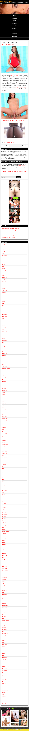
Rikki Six (3, 601)
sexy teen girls (14, 75)
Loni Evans (4, 518)
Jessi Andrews (5, 449)
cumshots (14, 18)
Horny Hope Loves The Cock (10, 42)
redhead (3, 596)
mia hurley (4, 544)
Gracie (3, 407)
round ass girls (5, 605)
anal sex (3, 264)
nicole (3, 572)
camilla (3, 318)
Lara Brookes (4, 490)
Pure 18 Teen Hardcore (6, 1)
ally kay (3, 251)
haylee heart (4, 420)
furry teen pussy (5, 396)
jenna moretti (4, 438)
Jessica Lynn (4, 453)
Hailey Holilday (5, 412)
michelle (3, 546)
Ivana (3, 429)
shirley (3, 631)
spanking (3, 642)
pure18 (3, 588)
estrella (3, 383)
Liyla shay (4, 512)
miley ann (4, 548)
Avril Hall (3, 279)
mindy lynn (4, 553)
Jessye (3, 459)
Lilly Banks (4, 503)
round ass (4, 603)
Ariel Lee (3, 273)
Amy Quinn (4, 262)
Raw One (3, 44)
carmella (3, 323)
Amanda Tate (4, 255)
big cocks (14, 36)
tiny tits (14, 26)
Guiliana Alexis (5, 409)
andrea (3, 266)
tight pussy (14, 28)
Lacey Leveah (4, 485)
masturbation (4, 533)
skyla (3, 638)
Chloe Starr (4, 346)
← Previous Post (4, 145)
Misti (3, 562)
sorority (3, 640)
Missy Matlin (4, 559)
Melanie (3, 542)
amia (3, 260)
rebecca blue (4, 594)
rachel (3, 592)
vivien (3, 694)
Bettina (3, 286)
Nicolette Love (4, 575)
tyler (2, 681)
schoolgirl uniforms (5, 620)
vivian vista (4, 692)
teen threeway (4, 670)
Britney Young (4, 312)
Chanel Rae (4, 333)
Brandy (3, 307)
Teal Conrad (4, 668)
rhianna (3, 598)
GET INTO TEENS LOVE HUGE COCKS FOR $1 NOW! (14, 171)
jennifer (3, 442)
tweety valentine (5, 679)
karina (3, 468)
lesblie (3, 496)
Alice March (4, 244)
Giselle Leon (4, 403)
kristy (3, 479)
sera (2, 622)
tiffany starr (4, 672)
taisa (3, 655)
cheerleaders (4, 340)
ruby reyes (4, 611)
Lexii (3, 501)
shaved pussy (14, 23)
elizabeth (3, 375)
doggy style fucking (6, 368)
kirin (2, 477)
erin (2, 379)
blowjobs (14, 20)
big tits (3, 294)
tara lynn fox (4, 659)
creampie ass (4, 353)
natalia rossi (4, 566)
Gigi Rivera (4, 399)
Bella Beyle (4, 283)
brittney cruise (4, 314)
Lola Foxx (4, 516)
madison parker (5, 525)
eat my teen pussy (5, 370)
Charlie (3, 336)
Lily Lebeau (4, 509)
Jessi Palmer (4, 451)
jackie (3, 431)
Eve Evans (4, 386)
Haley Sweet (4, 416)
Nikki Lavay (4, 579)
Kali (2, 466)
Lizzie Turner (4, 514)
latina (3, 492)
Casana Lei (4, 327)
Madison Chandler (5, 522)
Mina (3, 551)
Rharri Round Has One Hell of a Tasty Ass (10, 228)
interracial (4, 427)
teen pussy (13, 142)
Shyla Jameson (5, 633)
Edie (2, 372)
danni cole (4, 359)
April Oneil (4, 270)
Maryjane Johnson (5, 531)
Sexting (3, 625)
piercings (3, 581)
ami (2, 257)
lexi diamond (4, 498)
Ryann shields (4, 614)
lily (2, 505)
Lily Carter (4, 507)
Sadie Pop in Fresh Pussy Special (9, 230)
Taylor (3, 664)
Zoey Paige (4, 703)
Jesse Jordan (4, 446)
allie (2, 246)
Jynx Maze (4, 464)
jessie (3, 455)
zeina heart (4, 696)
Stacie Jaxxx (4, 648)
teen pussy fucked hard (20, 87)
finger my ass (4, 390)
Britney (3, 310)
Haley (3, 414)
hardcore (6, 142)
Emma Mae (4, 377)
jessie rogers (4, 457)
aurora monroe (4, 277)
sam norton (4, 616)
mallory (3, 527)
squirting (3, 646)
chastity (3, 338)
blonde (3, 299)
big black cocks (5, 290)
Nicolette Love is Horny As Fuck (8, 233)
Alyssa (3, 253)
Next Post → (25, 145)
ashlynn (3, 275)
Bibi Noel (3, 288)
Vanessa (3, 685)
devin (3, 364)
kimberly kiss (4, 475)
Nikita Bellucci (4, 577)
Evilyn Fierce (4, 388)
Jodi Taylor (4, 462)
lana (2, 488)
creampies (14, 33)
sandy (3, 618)
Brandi (3, 305)
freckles (3, 392)
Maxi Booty (4, 535)
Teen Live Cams (14, 38)
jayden (3, 436)
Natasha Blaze (5, 570)
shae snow (4, 627)
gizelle (3, 405)
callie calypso (4, 316)
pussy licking (4, 590)
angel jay (3, 268)
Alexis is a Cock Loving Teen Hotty (9, 237)
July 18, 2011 (8, 44)
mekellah (3, 540)
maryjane (3, 529)
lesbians (3, 494)
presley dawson (5, 583)
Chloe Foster (4, 344)
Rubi (2, 609)
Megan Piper (4, 538)
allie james (4, 249)
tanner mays (4, 657)
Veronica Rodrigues (6, 688)
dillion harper (4, 366)
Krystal (3, 481)
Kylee (3, 483)
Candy (3, 320)
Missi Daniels (4, 555)
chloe (3, 342)
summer (3, 653)
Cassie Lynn (4, 331)
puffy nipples (4, 585)
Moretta (3, 564)
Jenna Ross (4, 440)
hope (13, 44)
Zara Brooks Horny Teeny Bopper (8, 235)
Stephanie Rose (5, 651)
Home (14, 15)
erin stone (4, 381)
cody (3, 351)
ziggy (3, 698)
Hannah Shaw (4, 418)
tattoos (3, 661)
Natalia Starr (4, 568)
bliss (3, 296)
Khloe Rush (4, 470)
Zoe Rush (4, 701)
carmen (3, 325)
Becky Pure (4, 281)
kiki (2, 472)
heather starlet (4, 422)
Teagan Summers (5, 666)
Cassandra (4, 329)
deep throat (4, 362)
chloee (3, 349)
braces (3, 303)
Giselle (3, 401)
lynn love (3, 520)
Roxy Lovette (4, 607)
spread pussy (4, 644)
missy (3, 557)
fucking (14, 31)
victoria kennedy (5, 690)
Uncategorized (4, 683)
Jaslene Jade (4, 433)
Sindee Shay (4, 635)
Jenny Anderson (5, 444)
